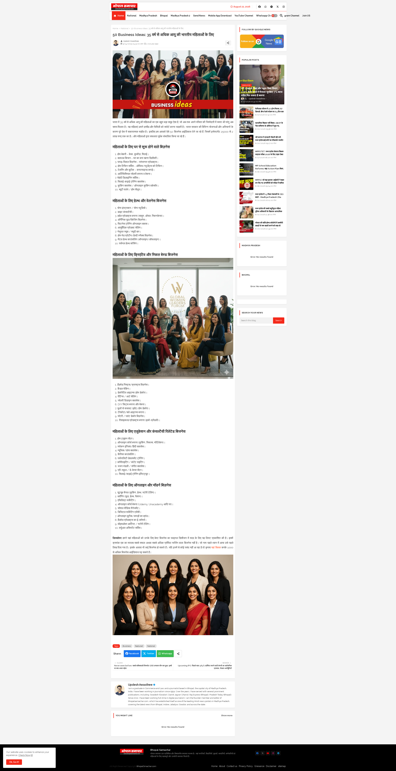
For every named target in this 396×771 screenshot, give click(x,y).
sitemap (282, 766)
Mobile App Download (219, 15)
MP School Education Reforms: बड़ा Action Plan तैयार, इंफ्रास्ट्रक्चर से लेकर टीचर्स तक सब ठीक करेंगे (269, 170)
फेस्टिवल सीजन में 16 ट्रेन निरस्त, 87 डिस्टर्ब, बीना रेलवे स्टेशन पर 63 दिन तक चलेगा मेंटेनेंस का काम (269, 111)
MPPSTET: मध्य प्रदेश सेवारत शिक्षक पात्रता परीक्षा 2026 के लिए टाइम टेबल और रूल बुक (269, 154)
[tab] (118, 15)
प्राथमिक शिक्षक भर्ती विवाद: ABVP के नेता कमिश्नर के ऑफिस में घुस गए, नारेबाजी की (269, 126)
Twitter (150, 653)
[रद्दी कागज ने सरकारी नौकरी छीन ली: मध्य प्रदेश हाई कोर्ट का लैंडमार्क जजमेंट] (246, 141)
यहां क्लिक (216, 547)
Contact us (232, 766)
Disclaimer (271, 766)
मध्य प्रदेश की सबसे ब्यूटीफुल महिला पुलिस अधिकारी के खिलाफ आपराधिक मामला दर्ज (268, 211)
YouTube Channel (244, 15)
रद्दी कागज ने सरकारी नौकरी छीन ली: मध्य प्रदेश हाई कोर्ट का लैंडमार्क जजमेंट (269, 138)
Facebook (134, 653)
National (131, 15)
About (222, 766)
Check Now (24, 755)
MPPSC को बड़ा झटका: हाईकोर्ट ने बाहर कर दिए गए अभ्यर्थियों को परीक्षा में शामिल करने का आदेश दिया (269, 183)
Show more (226, 715)
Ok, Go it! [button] (14, 762)
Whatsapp (167, 653)
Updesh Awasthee (140, 684)
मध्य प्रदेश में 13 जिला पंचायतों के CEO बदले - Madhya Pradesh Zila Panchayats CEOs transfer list (269, 198)
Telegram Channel (289, 15)
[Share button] (178, 653)
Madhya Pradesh (148, 15)
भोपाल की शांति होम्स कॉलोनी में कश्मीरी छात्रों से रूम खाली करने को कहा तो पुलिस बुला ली (269, 225)
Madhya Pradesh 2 (180, 15)
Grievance (259, 766)
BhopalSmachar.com (146, 766)
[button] (274, 15)
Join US (306, 15)
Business (127, 646)
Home (121, 15)
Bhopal (164, 15)
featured (139, 646)
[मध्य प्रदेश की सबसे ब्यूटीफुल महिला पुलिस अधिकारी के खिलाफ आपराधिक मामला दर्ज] (246, 212)
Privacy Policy (246, 766)
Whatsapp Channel (266, 15)
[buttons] (259, 6)
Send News (199, 15)
